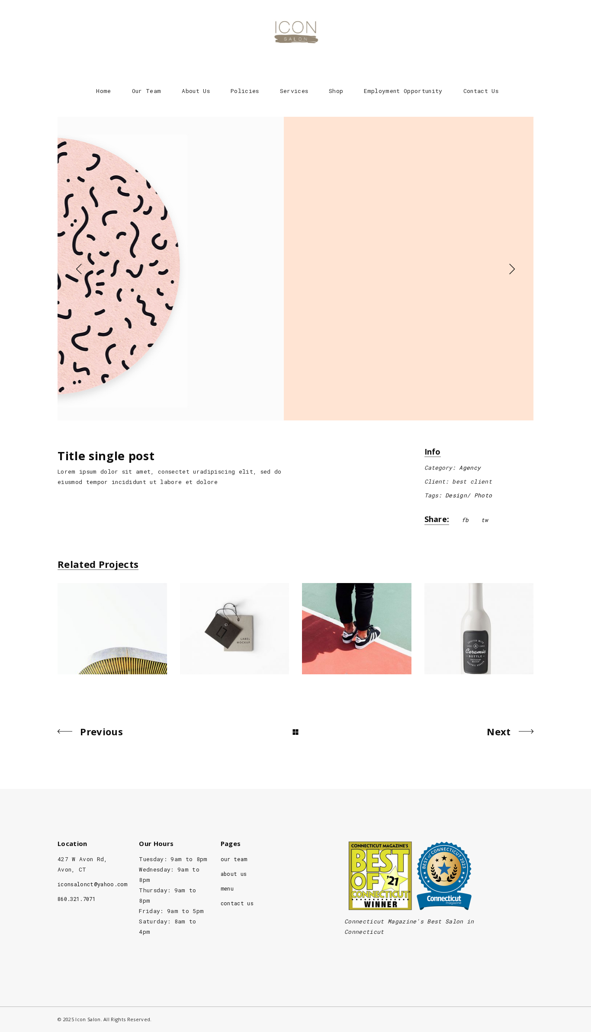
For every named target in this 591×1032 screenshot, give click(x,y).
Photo (483, 495)
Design (456, 495)
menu (227, 888)
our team (234, 859)
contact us (237, 903)
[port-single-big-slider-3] (295, 268)
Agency (470, 467)
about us (234, 873)
